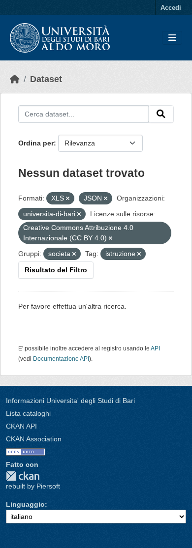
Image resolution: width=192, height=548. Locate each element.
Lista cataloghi (28, 413)
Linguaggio (25, 504)
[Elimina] (67, 199)
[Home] (15, 79)
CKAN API (21, 426)
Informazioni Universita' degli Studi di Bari (70, 400)
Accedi (170, 7)
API (155, 348)
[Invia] (161, 114)
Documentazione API (61, 358)
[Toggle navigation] (172, 38)
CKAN (22, 476)
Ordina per (36, 143)
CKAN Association (34, 439)
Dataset (46, 79)
